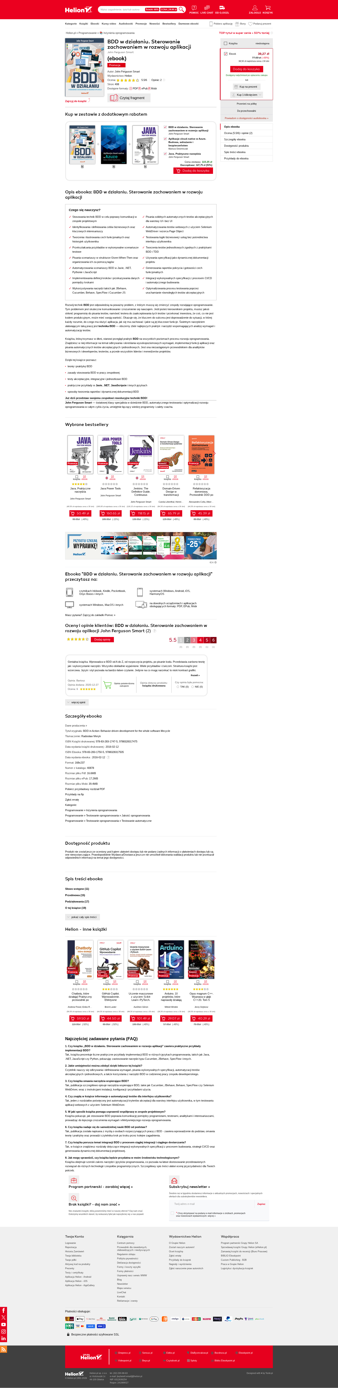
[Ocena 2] (121, 80)
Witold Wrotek (171, 1007)
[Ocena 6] (137, 80)
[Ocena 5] (133, 80)
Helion (128, 75)
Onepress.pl (124, 1353)
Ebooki (95, 23)
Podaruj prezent (262, 23)
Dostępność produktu (236, 145)
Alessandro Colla (197, 502)
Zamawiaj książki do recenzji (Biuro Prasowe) (244, 1251)
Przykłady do (236, 158)
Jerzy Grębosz (201, 1007)
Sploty (193, 1360)
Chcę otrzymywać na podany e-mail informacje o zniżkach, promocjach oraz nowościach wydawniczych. (210, 1214)
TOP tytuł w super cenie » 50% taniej (244, 33)
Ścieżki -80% (152, 9)
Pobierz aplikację (223, 23)
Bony (243, 23)
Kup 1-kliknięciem (247, 94)
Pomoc (109, 615)
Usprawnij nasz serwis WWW (132, 1275)
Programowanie (74, 810)
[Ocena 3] (125, 80)
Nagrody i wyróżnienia (180, 1264)
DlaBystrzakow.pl (199, 1353)
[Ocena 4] (129, 80)
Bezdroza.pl (221, 1353)
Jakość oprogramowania (136, 815)
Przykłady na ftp (74, 794)
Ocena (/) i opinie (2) (238, 133)
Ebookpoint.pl (246, 1353)
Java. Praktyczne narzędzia (184, 153)
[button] (214, 453)
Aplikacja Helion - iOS (76, 1281)
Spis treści (234, 152)
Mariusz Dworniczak (178, 149)
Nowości (154, 23)
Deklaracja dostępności (129, 1262)
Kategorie (71, 23)
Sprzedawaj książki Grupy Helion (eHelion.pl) (244, 1247)
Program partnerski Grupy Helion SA (239, 1243)
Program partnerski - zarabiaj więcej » (101, 1187)
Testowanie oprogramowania (102, 815)
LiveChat (121, 1292)
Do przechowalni (246, 110)
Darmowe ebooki (189, 23)
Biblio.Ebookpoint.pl (225, 1360)
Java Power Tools (110, 488)
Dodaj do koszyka (246, 69)
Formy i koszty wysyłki (129, 1267)
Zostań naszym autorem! (182, 1247)
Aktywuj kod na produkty (77, 1264)
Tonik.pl (269, 1373)
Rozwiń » (195, 675)
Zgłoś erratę (72, 799)
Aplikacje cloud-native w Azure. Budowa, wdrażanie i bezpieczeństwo (187, 142)
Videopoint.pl (124, 1360)
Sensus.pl (147, 1353)
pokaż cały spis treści (83, 917)
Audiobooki (126, 23)
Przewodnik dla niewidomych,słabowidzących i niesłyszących (133, 1248)
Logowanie (70, 1243)
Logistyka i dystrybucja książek (237, 1268)
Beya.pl (146, 1360)
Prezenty (69, 1268)
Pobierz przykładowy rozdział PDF (85, 789)
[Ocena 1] (118, 80)
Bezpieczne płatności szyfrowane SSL (95, 1334)
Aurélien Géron (141, 1007)
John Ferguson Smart (127, 71)
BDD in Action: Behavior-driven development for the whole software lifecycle (126, 730)
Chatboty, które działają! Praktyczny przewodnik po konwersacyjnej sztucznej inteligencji (80, 1000)
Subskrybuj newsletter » (189, 1187)
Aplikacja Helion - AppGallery (80, 1285)
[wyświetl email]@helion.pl (129, 1376)
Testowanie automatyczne (137, 820)
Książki (83, 23)
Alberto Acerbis (213, 502)
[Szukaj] (181, 9)
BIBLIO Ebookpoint (231, 1255)
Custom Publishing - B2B (234, 1260)
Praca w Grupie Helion (232, 1264)
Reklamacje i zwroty (127, 1300)
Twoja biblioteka (73, 1255)
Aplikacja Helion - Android (78, 1277)
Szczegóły (234, 139)
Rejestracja (71, 1247)
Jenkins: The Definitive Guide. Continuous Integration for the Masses (141, 495)
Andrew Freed (74, 1007)
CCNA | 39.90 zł (168, 9)
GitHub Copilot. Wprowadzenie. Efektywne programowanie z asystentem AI (111, 1000)
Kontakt (121, 1296)
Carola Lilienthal (166, 502)
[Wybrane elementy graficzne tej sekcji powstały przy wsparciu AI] (215, 562)
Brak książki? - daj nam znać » (94, 1204)
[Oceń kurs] (78, 639)
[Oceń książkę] (128, 79)
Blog (119, 1279)
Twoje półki (70, 1260)
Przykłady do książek (180, 1260)
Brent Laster (110, 1007)
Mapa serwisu (124, 1288)
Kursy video (109, 23)
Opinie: (156, 79)
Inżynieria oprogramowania (101, 810)
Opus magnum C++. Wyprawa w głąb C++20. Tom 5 (201, 996)
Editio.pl (170, 1353)
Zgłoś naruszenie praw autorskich (186, 1268)
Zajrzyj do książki (75, 101)
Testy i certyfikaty (74, 1272)
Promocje (141, 23)
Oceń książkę (176, 1251)
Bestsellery (169, 23)
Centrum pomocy (125, 1243)
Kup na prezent (248, 86)
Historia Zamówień (74, 1251)
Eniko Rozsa (88, 1007)
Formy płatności (125, 1271)
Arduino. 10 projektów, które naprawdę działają (171, 996)
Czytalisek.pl (173, 1360)
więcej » (212, 1216)
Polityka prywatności (127, 1258)
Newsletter (122, 1284)
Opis (232, 126)
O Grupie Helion (177, 1243)
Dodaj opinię (102, 639)
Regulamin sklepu (126, 1254)
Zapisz (261, 1204)
